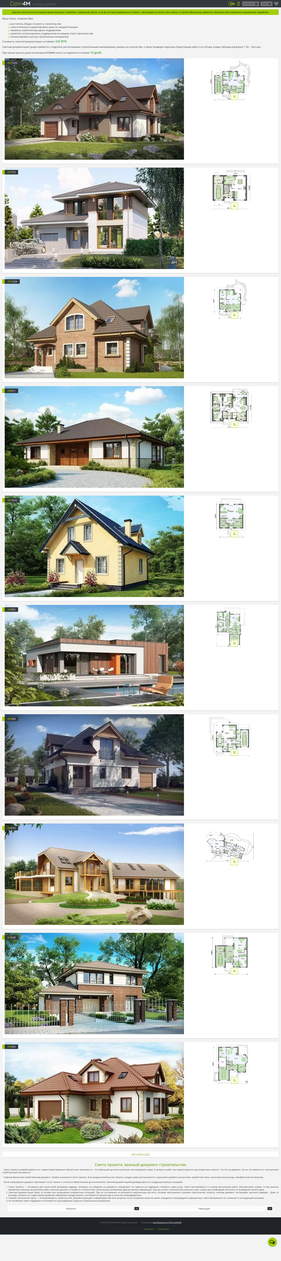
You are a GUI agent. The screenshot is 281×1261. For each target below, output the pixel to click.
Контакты (248, 3)
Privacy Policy (149, 1229)
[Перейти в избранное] (276, 2)
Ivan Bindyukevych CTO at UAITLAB (167, 1222)
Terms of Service (163, 1229)
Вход (264, 3)
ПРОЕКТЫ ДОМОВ (44, 4)
